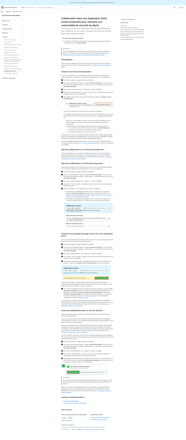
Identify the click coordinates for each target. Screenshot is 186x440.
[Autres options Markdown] (137, 19)
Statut (86, 429)
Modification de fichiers (81, 196)
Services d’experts (96, 429)
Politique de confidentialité (66, 420)
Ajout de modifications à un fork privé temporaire (82, 163)
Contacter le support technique (99, 419)
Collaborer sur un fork (17, 11)
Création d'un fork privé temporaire (76, 72)
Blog (103, 429)
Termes (73, 429)
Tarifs (90, 429)
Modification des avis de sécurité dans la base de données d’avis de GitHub (83, 54)
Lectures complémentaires (72, 397)
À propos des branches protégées (77, 332)
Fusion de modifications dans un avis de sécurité (81, 310)
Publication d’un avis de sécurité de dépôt (75, 403)
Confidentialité (80, 429)
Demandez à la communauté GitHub (100, 417)
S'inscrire (181, 7)
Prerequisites (66, 60)
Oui (65, 417)
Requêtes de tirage (82, 297)
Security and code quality (11, 15)
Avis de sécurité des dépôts (71, 401)
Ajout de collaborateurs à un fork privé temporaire (82, 149)
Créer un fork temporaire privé (91, 143)
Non (71, 417)
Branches (89, 286)
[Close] (182, 2)
